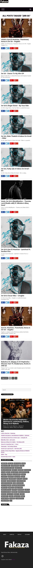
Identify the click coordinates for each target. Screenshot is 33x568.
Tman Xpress (5, 500)
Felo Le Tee (10, 494)
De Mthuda (4, 478)
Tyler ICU (4, 476)
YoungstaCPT (19, 498)
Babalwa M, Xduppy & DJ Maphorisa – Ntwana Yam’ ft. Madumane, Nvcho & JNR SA (15, 364)
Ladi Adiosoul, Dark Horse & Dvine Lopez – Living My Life (14, 437)
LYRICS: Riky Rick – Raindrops (8, 433)
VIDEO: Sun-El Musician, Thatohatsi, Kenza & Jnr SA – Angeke (15, 40)
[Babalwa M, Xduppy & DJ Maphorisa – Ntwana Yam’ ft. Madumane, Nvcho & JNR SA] (16, 359)
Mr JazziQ (10, 476)
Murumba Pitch (11, 481)
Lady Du (27, 489)
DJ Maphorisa (14, 465)
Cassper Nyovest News (8, 467)
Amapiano (4, 463)
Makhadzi (14, 492)
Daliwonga (20, 483)
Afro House (17, 463)
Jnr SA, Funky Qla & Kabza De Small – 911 (15, 170)
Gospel (22, 465)
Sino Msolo (5, 496)
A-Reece (4, 474)
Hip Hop (10, 463)
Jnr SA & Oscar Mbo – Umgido (12, 296)
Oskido (22, 494)
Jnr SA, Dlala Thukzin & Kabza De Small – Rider (16, 137)
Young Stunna (21, 481)
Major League (18, 487)
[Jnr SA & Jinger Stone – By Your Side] (16, 103)
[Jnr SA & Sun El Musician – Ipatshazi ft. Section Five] (16, 247)
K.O (11, 500)
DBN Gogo (4, 487)
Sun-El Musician (6, 492)
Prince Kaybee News (24, 492)
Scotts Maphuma (6, 485)
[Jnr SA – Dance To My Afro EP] (16, 71)
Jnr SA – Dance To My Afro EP (12, 73)
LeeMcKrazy (12, 478)
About (4, 534)
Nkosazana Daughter (18, 485)
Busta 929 (17, 476)
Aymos (11, 496)
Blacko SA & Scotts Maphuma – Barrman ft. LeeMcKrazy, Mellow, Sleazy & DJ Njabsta (16, 421)
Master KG (17, 496)
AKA (14, 483)
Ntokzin (12, 498)
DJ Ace (23, 476)
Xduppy (14, 489)
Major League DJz (6, 489)
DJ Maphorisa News (7, 483)
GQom (23, 463)
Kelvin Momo (16, 474)
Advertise (12, 534)
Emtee (8, 472)
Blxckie (25, 478)
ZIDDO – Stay (4, 454)
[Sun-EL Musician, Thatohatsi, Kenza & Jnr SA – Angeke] (16, 325)
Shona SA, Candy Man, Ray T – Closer (9, 444)
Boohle (4, 494)
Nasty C (14, 470)
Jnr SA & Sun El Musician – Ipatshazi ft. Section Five (15, 250)
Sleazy (23, 474)
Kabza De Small (6, 465)
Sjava (23, 496)
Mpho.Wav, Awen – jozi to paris (8, 439)
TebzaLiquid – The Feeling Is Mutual (9, 446)
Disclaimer (27, 534)
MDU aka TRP (14, 472)
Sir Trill (19, 478)
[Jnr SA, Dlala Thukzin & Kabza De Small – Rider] (16, 134)
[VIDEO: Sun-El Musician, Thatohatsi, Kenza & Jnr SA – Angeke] (16, 37)
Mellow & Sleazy (6, 470)
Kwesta (4, 481)
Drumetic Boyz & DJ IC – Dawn (8, 456)
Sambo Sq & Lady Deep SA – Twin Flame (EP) (11, 448)
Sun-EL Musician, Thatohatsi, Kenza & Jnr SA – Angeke (15, 329)
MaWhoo (11, 487)
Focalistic (27, 470)
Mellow (9, 474)
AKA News (20, 470)
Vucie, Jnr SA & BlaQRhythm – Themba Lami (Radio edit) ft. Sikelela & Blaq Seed (16, 203)
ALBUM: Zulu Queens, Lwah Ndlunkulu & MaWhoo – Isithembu (15, 435)
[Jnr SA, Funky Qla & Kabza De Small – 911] (16, 166)
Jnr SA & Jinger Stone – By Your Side (15, 106)
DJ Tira (3, 472)
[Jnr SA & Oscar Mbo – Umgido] (16, 293)
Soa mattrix (5, 498)
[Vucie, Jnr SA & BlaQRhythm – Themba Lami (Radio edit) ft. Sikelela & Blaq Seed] (16, 199)
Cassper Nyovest (24, 472)
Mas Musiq (20, 489)
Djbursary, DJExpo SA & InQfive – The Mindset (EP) (12, 442)
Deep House (18, 467)
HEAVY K (17, 494)
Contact (19, 534)
